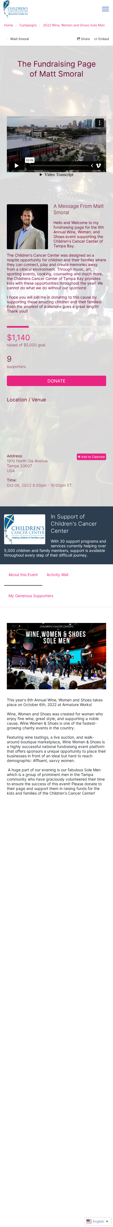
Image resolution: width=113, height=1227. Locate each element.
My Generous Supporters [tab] (31, 595)
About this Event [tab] (23, 574)
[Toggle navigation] (105, 9)
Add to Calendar (92, 457)
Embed (103, 39)
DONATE (56, 381)
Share (85, 39)
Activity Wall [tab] (57, 574)
